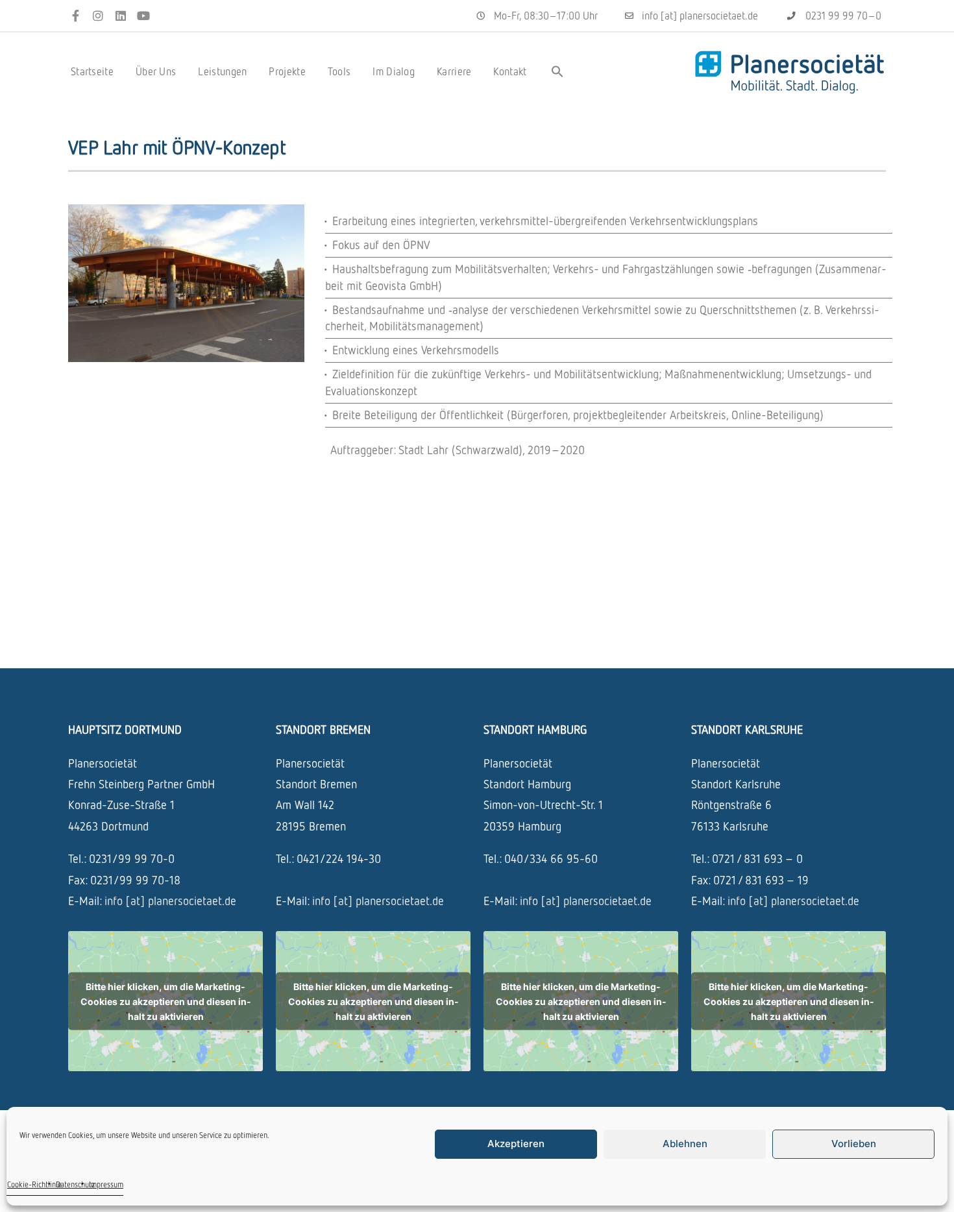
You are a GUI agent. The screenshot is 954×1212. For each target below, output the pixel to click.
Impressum (106, 1184)
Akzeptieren (515, 1143)
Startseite (92, 71)
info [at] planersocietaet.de (170, 900)
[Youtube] (143, 15)
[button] (557, 71)
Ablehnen (685, 1143)
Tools (339, 71)
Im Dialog (394, 71)
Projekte (287, 71)
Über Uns (156, 71)
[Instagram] (98, 15)
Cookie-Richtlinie (34, 1184)
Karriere (454, 71)
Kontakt (509, 71)
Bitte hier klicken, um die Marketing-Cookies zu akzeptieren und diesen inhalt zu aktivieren (165, 1001)
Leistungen (222, 71)
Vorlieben (853, 1143)
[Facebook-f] (75, 15)
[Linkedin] (121, 15)
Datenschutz (75, 1184)
